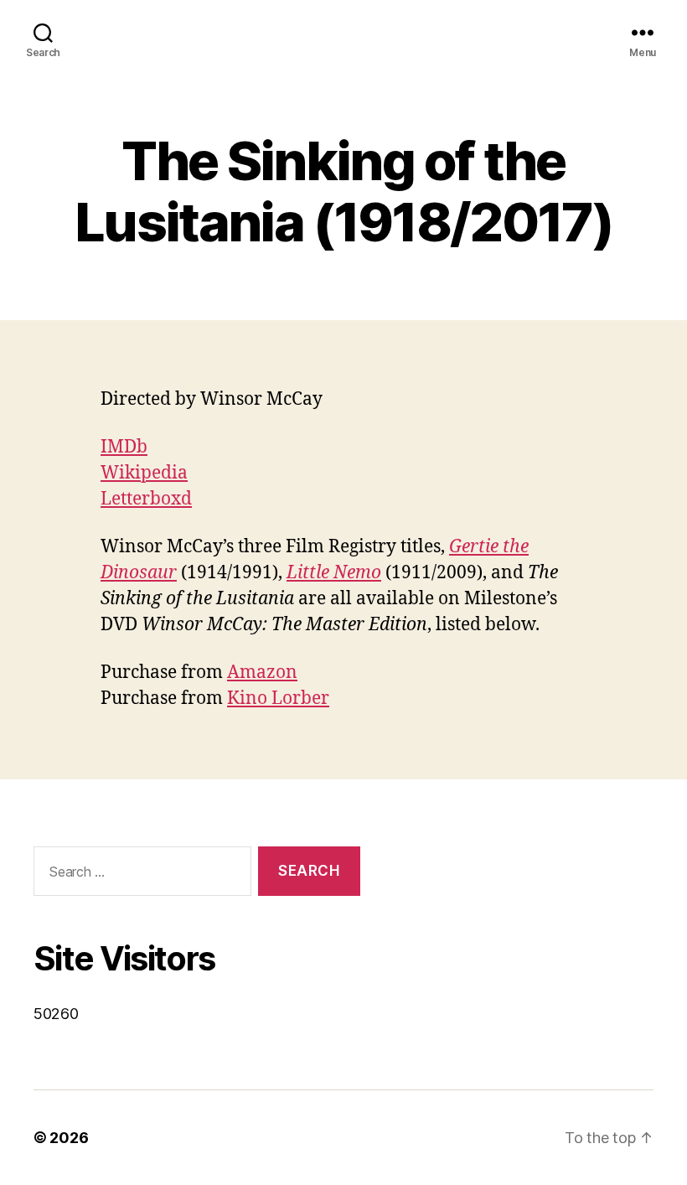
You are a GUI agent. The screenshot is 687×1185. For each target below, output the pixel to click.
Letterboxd (146, 499)
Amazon (262, 672)
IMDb (124, 447)
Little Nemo (334, 572)
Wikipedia (144, 473)
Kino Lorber (278, 698)
